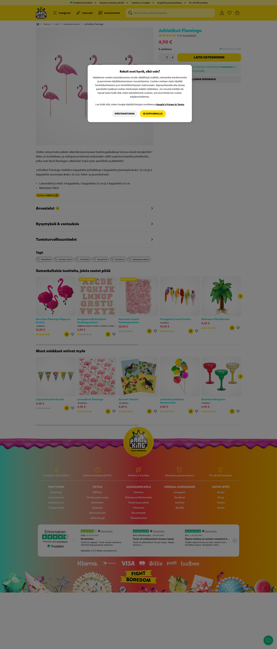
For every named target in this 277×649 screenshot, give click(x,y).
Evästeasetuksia (125, 113)
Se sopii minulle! (153, 113)
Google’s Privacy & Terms (170, 104)
